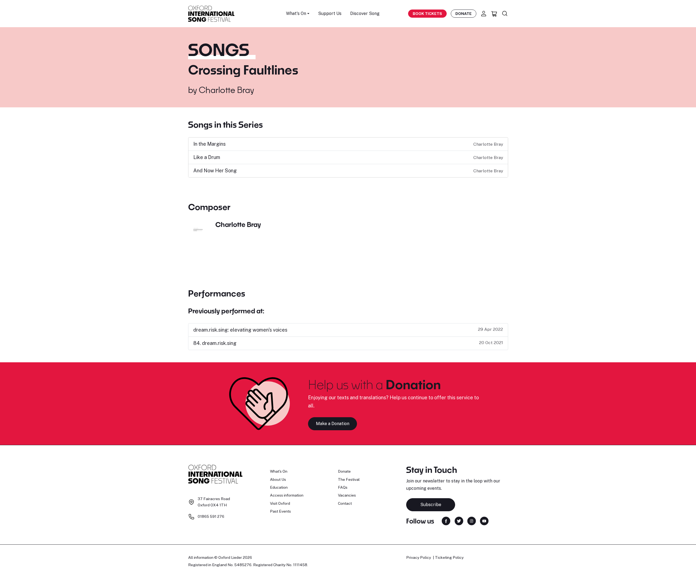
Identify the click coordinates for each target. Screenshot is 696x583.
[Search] (505, 13)
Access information (286, 495)
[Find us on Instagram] (471, 520)
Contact (345, 503)
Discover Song (365, 13)
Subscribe (430, 504)
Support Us (329, 13)
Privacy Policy (418, 557)
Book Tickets (427, 13)
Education (279, 487)
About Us (278, 479)
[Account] (483, 13)
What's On (278, 471)
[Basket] (494, 14)
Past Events (280, 511)
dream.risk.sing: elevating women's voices (240, 330)
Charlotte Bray (226, 90)
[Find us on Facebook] (446, 520)
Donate (463, 13)
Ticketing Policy (449, 557)
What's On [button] (296, 13)
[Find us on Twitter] (459, 520)
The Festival (349, 479)
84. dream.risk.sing (215, 343)
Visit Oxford (280, 503)
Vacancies (347, 495)
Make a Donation (332, 423)
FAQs (342, 487)
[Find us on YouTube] (484, 520)
